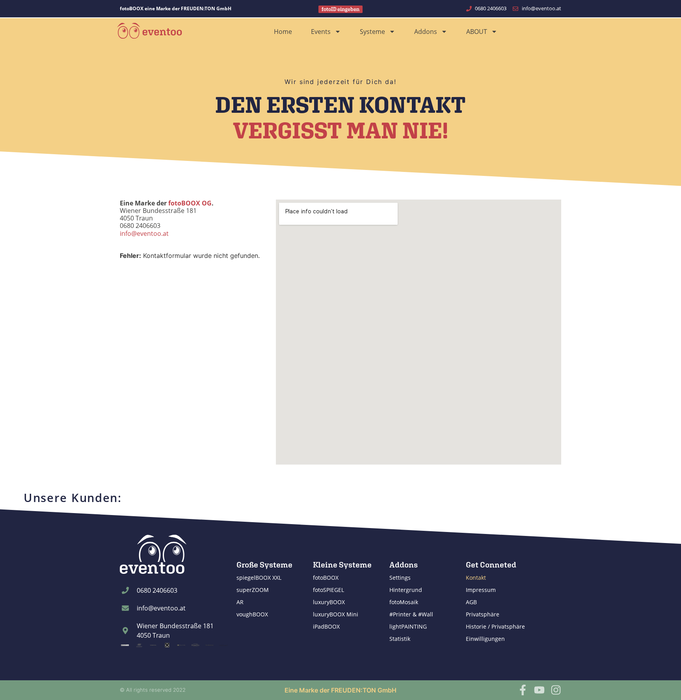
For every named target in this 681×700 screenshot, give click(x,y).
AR (240, 602)
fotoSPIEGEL (328, 590)
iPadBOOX (326, 626)
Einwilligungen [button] (485, 638)
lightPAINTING (408, 626)
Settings (400, 577)
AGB (471, 602)
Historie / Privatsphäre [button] (495, 626)
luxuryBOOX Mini (335, 614)
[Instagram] (556, 690)
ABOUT (476, 31)
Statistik (399, 638)
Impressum (481, 590)
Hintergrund (405, 590)
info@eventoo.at (144, 233)
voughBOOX (252, 614)
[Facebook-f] (522, 690)
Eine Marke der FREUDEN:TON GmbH (340, 690)
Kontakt (476, 577)
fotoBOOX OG (190, 203)
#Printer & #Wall (411, 614)
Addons (425, 31)
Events (321, 31)
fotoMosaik (403, 602)
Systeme (372, 31)
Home (283, 31)
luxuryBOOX (329, 602)
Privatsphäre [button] (482, 614)
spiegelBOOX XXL (258, 577)
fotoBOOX (326, 577)
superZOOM (252, 590)
